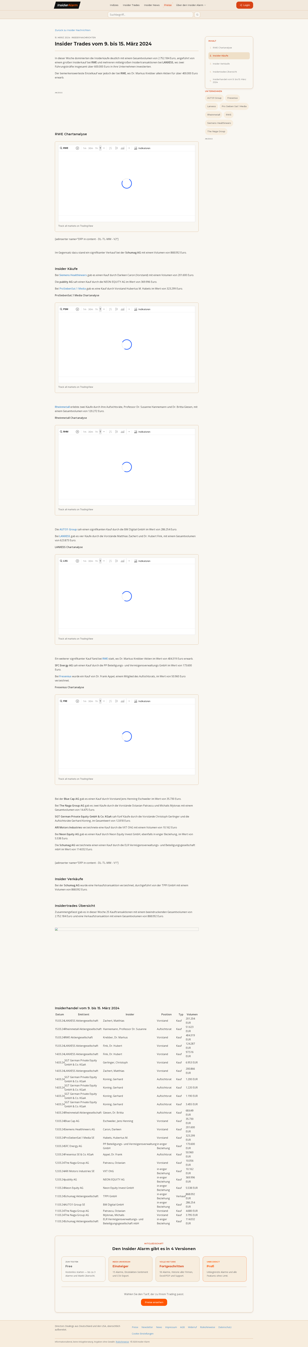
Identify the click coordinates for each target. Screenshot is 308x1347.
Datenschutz (224, 1327)
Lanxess (211, 106)
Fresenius (232, 98)
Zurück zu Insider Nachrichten (72, 30)
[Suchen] (197, 15)
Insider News (152, 5)
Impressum (171, 1327)
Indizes (114, 5)
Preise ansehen (154, 1302)
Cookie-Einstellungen (143, 1333)
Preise (135, 1327)
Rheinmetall (213, 114)
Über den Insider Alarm (189, 5)
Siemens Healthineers (219, 123)
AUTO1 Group (214, 98)
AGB (182, 1327)
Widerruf (192, 1327)
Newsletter (147, 1327)
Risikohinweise (207, 1327)
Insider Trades (131, 5)
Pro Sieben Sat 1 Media (234, 106)
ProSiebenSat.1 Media (72, 288)
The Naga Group (216, 131)
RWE (228, 114)
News (159, 1327)
